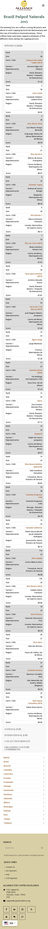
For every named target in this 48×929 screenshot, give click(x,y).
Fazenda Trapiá (35, 185)
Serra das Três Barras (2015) (36, 308)
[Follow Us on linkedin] (14, 909)
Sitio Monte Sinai (34, 123)
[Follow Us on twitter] (31, 909)
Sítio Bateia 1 (36, 215)
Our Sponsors (11, 871)
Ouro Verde (37, 93)
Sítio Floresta (36, 614)
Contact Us (10, 867)
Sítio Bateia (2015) (34, 586)
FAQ (7, 874)
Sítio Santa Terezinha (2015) (35, 702)
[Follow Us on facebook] (6, 909)
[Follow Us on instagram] (22, 909)
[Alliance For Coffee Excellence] (24, 5)
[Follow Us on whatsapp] (22, 917)
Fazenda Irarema (35, 670)
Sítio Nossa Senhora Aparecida (33, 465)
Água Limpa (37, 339)
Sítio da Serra (36, 154)
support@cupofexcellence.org (18, 901)
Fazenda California (34, 528)
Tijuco (39, 401)
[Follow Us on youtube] (6, 917)
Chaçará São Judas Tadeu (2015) (34, 61)
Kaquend (38, 434)
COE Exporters (11, 878)
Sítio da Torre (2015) (33, 243)
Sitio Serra (37, 642)
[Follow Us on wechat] (14, 917)
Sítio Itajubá (37, 558)
